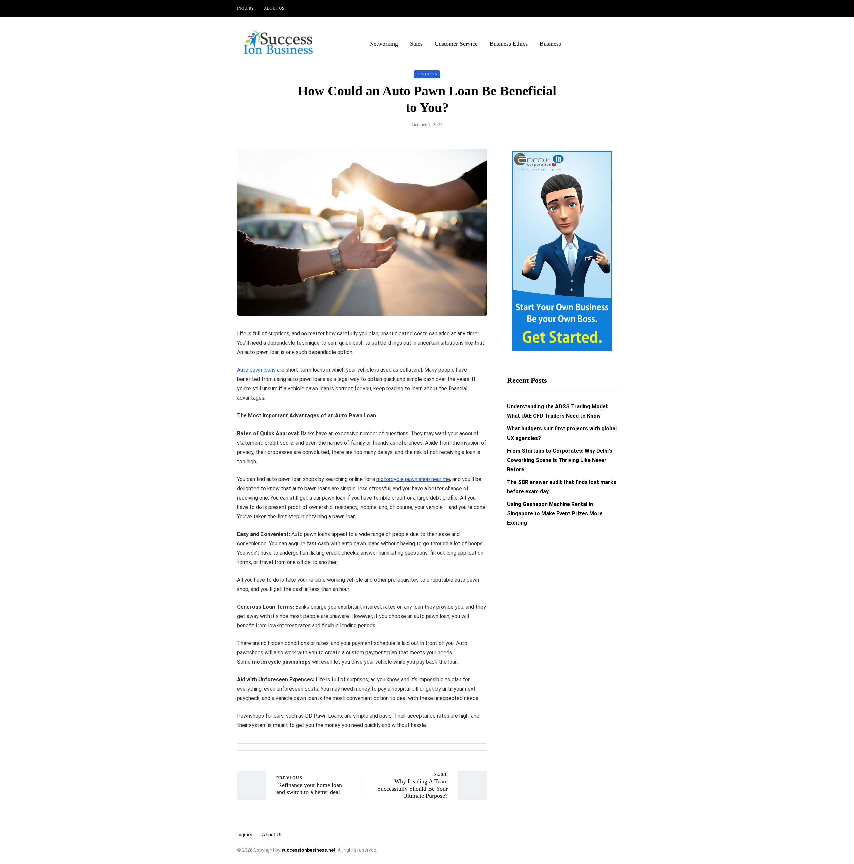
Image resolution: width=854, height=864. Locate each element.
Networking (383, 43)
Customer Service (456, 43)
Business (550, 43)
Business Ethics (509, 43)
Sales (416, 43)
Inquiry (245, 8)
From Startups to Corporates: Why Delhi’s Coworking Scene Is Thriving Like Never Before (559, 460)
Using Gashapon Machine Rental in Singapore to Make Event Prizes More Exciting (555, 513)
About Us (274, 8)
